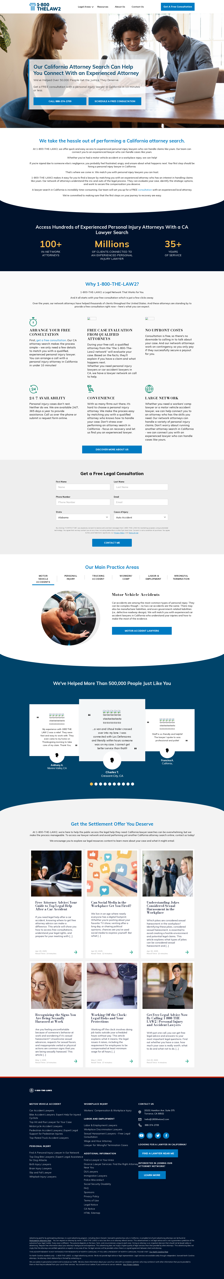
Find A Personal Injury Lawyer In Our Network (54, 1152)
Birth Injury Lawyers (40, 1164)
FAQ (86, 1188)
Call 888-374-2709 (60, 101)
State (59, 512)
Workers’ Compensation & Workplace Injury (108, 1110)
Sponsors (89, 1192)
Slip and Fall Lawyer (40, 1172)
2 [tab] (96, 784)
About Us (120, 6)
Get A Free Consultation (178, 6)
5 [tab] (109, 784)
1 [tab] (91, 784)
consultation (145, 189)
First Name (61, 481)
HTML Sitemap (92, 1212)
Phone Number (63, 497)
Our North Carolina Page (158, 1252)
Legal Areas (84, 6)
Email (116, 497)
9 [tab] (128, 784)
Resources (102, 6)
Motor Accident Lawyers (142, 630)
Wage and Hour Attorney (98, 1140)
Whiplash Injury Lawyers (42, 1176)
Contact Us (138, 6)
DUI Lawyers (91, 1171)
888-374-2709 (152, 1125)
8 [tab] (123, 784)
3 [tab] (100, 784)
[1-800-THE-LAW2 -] (45, 7)
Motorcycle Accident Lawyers (45, 1126)
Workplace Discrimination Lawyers (103, 1129)
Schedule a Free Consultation (115, 101)
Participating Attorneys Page (40, 1240)
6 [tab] (114, 784)
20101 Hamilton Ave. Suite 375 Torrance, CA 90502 (159, 1112)
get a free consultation (51, 340)
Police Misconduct (94, 1179)
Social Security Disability (97, 1183)
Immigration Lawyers (95, 1175)
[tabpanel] (112, 730)
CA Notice (89, 1208)
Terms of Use (133, 533)
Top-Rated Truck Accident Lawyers (49, 1137)
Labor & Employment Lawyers (100, 1125)
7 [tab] (118, 784)
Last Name (119, 481)
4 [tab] (105, 784)
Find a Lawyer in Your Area (99, 1159)
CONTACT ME (112, 542)
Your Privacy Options (131, 1264)
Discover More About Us (112, 449)
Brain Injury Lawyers (40, 1168)
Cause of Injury (121, 512)
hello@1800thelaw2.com (157, 1119)
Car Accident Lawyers (41, 1110)
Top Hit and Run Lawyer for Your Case (50, 1121)
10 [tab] (132, 784)
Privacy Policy (119, 533)
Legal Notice (91, 1204)
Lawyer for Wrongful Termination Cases (106, 1145)
